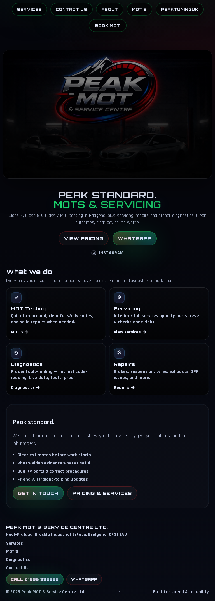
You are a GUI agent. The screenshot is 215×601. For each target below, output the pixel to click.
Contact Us (71, 9)
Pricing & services (102, 493)
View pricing (83, 238)
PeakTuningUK (179, 9)
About (109, 9)
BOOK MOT (107, 25)
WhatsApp (134, 238)
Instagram (111, 253)
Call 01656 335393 (35, 579)
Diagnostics (18, 560)
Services (29, 9)
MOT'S (139, 9)
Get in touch (38, 493)
